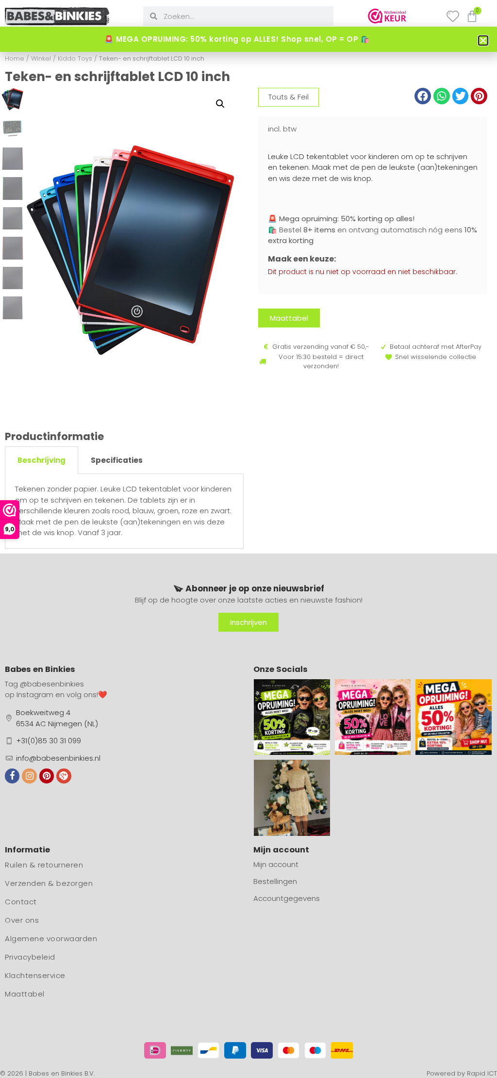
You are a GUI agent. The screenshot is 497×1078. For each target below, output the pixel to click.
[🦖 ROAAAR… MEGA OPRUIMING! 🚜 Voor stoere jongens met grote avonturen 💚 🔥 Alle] (292, 717)
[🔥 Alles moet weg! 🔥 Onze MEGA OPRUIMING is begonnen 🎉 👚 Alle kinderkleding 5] (453, 717)
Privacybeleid (30, 957)
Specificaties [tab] (117, 460)
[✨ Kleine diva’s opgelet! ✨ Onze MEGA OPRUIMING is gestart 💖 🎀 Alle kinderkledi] (373, 717)
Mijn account (275, 864)
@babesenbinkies (52, 684)
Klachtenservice (35, 975)
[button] (220, 104)
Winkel (41, 58)
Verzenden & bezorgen (49, 883)
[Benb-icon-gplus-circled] (63, 775)
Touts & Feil (288, 97)
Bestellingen (275, 881)
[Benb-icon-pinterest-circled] (46, 775)
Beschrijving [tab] (41, 460)
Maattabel (25, 994)
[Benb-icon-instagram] (29, 775)
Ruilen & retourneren (44, 865)
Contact (21, 902)
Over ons (22, 920)
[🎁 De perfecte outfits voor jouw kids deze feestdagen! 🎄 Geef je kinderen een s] (292, 798)
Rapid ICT (482, 1073)
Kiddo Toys (75, 58)
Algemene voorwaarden (51, 938)
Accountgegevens (286, 898)
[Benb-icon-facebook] (12, 775)
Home (14, 58)
